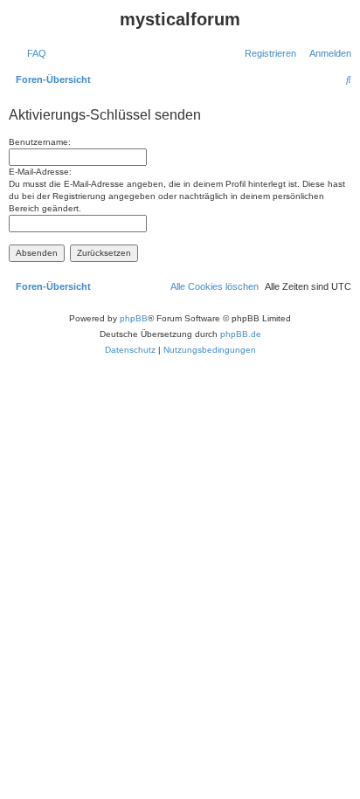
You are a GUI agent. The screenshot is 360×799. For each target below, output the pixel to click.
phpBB (134, 318)
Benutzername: (40, 142)
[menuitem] (33, 53)
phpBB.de (240, 334)
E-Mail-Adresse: (40, 171)
